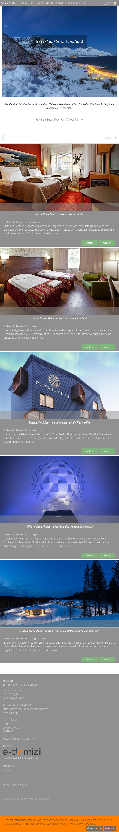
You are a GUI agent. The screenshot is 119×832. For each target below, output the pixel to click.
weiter (89, 242)
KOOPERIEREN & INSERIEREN (19, 739)
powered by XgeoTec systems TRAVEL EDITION (26, 798)
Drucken (7, 770)
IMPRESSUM (10, 720)
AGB (5, 724)
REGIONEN (28, 3)
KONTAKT (8, 731)
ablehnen (110, 828)
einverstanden (94, 828)
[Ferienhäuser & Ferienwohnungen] (22, 752)
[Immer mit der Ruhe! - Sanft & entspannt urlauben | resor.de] (8, 2)
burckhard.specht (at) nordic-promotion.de (26, 709)
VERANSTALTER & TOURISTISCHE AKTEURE (62, 3)
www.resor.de (10, 712)
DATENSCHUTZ (11, 727)
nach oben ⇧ (9, 765)
